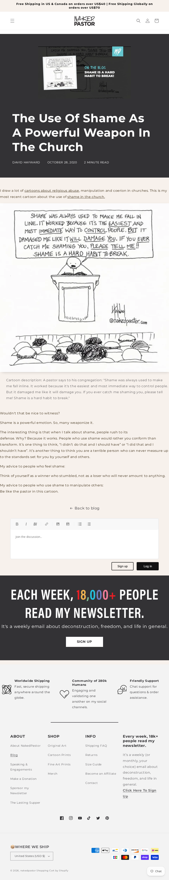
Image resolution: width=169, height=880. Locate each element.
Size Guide (93, 764)
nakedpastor (28, 870)
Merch (53, 773)
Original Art (57, 745)
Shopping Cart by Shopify (52, 870)
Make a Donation (23, 779)
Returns (91, 755)
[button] (12, 20)
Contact (91, 783)
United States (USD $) (30, 856)
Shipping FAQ (96, 745)
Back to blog (87, 508)
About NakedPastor (25, 745)
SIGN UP (84, 642)
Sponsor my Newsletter (19, 790)
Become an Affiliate (100, 773)
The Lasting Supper (25, 802)
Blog (14, 755)
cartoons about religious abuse (52, 191)
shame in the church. (86, 197)
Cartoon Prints (59, 755)
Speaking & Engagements (21, 767)
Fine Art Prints (59, 764)
